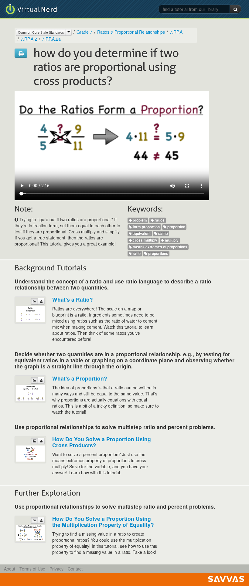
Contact (75, 569)
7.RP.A (176, 32)
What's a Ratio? (72, 299)
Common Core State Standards (41, 32)
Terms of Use (32, 569)
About (9, 569)
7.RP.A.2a (51, 39)
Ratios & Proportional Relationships (131, 32)
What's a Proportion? (79, 378)
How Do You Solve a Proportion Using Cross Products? (101, 442)
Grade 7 (84, 32)
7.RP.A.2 (29, 39)
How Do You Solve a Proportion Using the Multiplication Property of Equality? (103, 521)
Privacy (56, 569)
